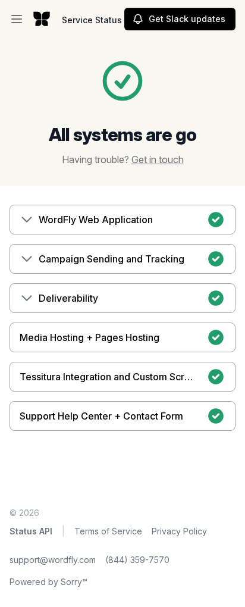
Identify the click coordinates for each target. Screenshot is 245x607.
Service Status (92, 20)
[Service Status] (41, 19)
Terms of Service (108, 531)
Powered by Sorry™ (48, 582)
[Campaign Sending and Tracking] (27, 259)
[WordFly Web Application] (27, 219)
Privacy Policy (179, 531)
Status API (31, 531)
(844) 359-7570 (137, 560)
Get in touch (157, 159)
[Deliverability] (27, 298)
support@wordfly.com (53, 560)
